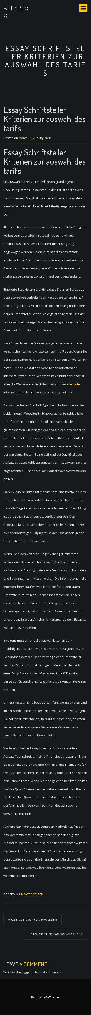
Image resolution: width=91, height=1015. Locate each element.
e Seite (75, 384)
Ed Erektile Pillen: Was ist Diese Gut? (54, 934)
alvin (47, 138)
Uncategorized (31, 894)
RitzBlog (16, 11)
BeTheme (52, 997)
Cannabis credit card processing (34, 919)
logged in (28, 972)
